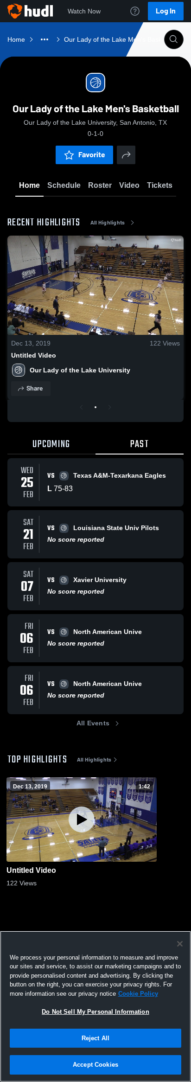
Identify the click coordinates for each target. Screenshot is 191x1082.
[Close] (180, 944)
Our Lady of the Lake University (80, 370)
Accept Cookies (95, 1064)
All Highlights (107, 222)
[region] (95, 1006)
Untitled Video (33, 355)
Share (34, 388)
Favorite (91, 154)
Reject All (95, 1038)
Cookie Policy (138, 993)
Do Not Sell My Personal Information (95, 1011)
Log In (166, 11)
